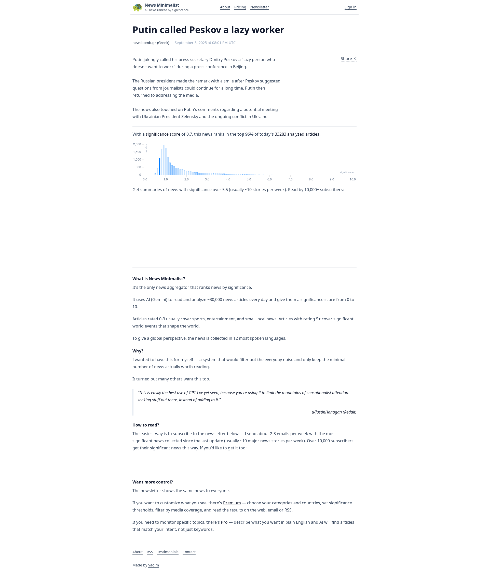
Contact (189, 551)
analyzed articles (297, 134)
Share (346, 58)
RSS (150, 551)
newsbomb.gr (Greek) (150, 42)
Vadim (153, 565)
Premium (232, 503)
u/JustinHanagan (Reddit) (334, 412)
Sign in (351, 7)
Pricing (240, 7)
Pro (224, 522)
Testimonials (168, 551)
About (225, 7)
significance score (163, 134)
